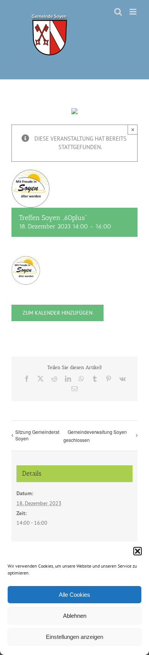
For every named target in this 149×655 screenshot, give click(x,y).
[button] (137, 551)
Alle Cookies (74, 594)
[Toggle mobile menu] (134, 12)
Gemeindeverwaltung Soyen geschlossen (95, 435)
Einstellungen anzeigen (74, 637)
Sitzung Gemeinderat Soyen (37, 435)
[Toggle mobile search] (118, 12)
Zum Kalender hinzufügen (57, 313)
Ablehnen (74, 615)
